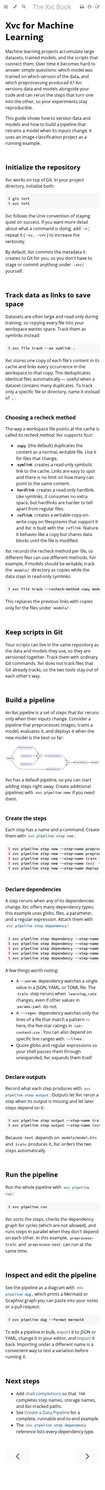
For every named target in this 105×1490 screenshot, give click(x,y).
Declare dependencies (33, 889)
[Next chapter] (87, 1455)
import (84, 1338)
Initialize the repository (42, 167)
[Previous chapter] (17, 1455)
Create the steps (25, 818)
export (63, 1332)
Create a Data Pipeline (46, 1412)
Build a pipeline (30, 699)
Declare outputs (25, 1077)
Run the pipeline (31, 1174)
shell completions (43, 1394)
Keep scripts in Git (34, 631)
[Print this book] (82, 7)
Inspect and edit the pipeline (50, 1274)
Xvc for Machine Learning (39, 31)
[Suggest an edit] (97, 7)
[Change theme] (14, 6)
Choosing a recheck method (40, 417)
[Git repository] (90, 7)
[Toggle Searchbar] (23, 6)
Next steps (22, 1380)
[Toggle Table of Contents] (5, 6)
